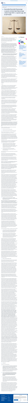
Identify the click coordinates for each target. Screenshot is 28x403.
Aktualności (9, 397)
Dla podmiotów (9, 400)
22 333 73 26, (3, 398)
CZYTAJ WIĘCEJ (24, 50)
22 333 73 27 (6, 398)
